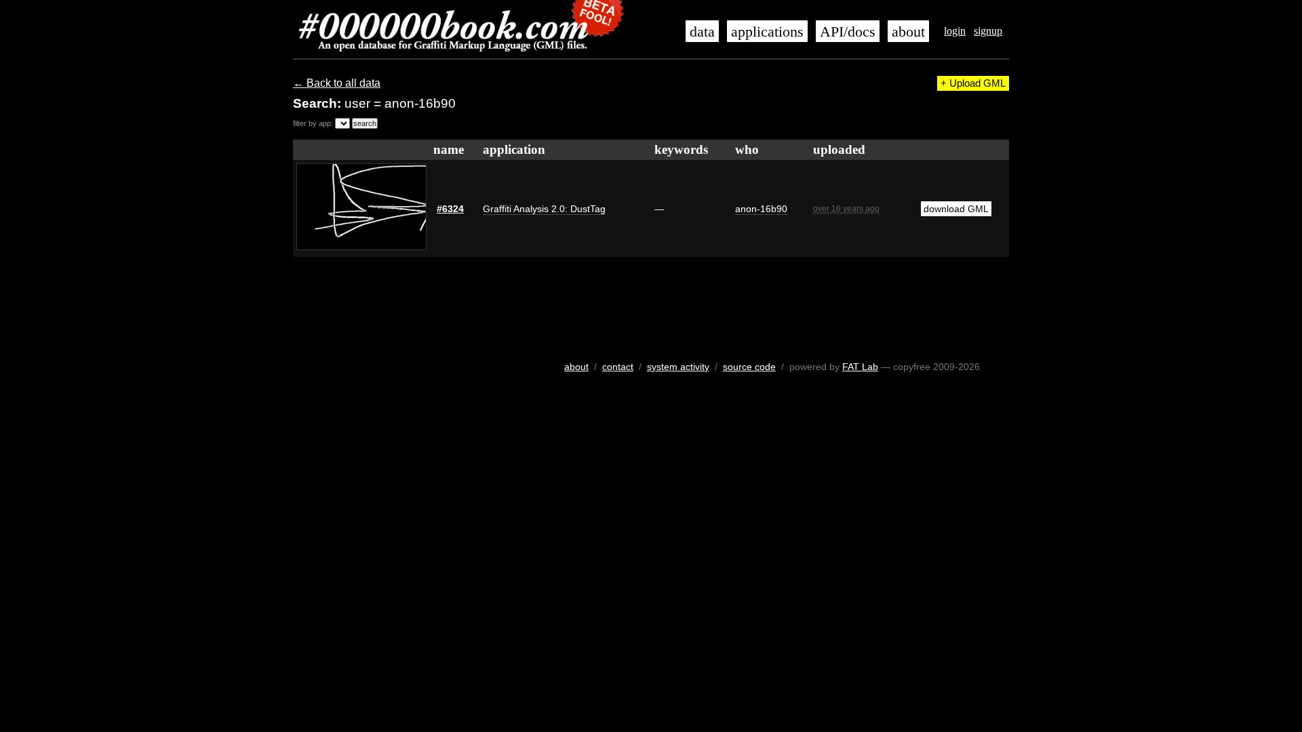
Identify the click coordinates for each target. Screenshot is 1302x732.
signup (988, 31)
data (702, 32)
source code (749, 366)
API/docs (847, 32)
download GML (956, 208)
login (955, 31)
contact (617, 366)
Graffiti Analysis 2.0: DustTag (544, 208)
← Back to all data (336, 83)
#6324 (450, 208)
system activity (678, 366)
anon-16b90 (761, 208)
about (908, 32)
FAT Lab (860, 366)
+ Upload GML (973, 83)
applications (767, 32)
